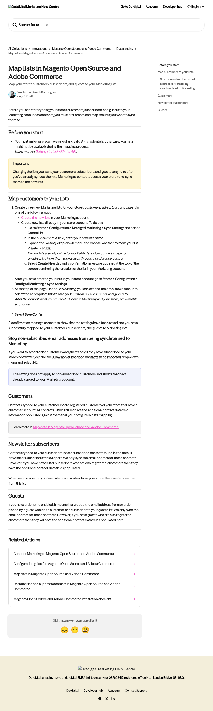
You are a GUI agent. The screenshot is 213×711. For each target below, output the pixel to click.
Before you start (168, 65)
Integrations (39, 49)
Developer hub (172, 6)
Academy (152, 6)
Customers (165, 96)
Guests (162, 110)
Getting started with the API (55, 151)
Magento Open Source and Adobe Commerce (81, 49)
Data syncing (124, 49)
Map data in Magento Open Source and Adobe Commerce (76, 427)
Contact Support (136, 690)
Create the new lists (35, 218)
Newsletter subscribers (173, 103)
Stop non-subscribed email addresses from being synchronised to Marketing (177, 84)
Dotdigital (72, 690)
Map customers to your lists (176, 72)
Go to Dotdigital (131, 6)
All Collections (17, 49)
